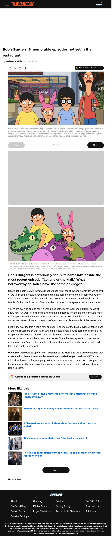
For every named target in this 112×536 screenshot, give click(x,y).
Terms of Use (93, 506)
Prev (16, 145)
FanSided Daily (19, 506)
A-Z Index (91, 511)
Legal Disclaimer (42, 511)
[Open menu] (7, 4)
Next (95, 145)
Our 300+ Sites (93, 501)
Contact (60, 501)
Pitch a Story (40, 506)
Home (11, 479)
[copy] (25, 68)
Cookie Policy (18, 511)
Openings (38, 501)
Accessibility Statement (68, 511)
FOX (19, 479)
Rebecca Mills (14, 61)
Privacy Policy (63, 506)
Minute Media (17, 523)
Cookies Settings (20, 516)
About (14, 501)
